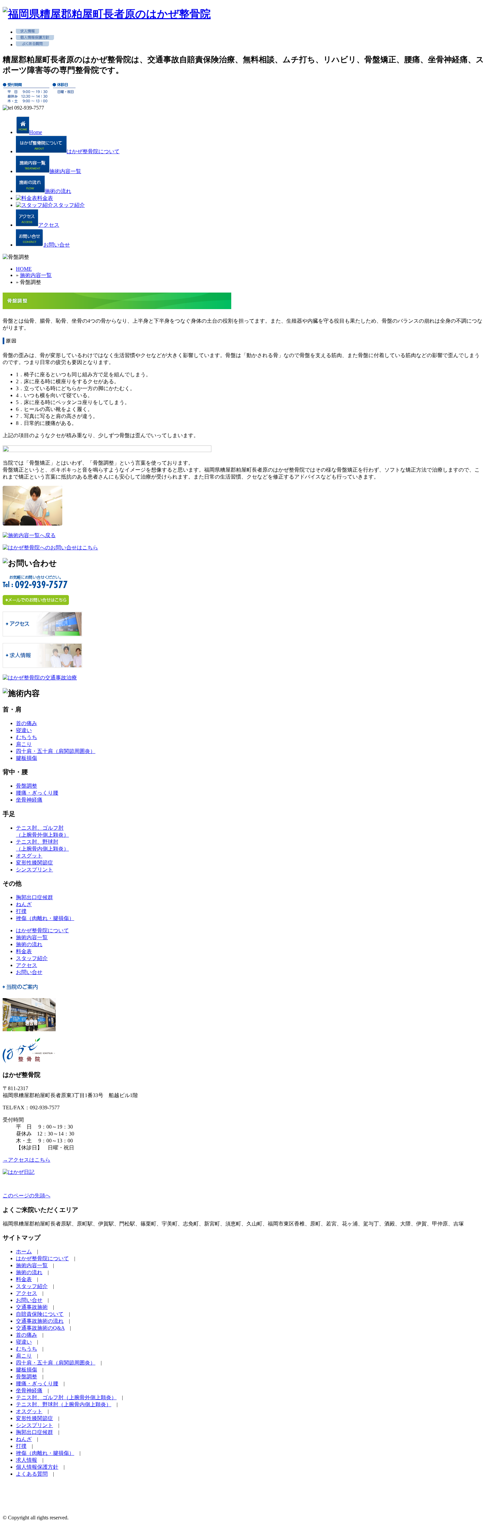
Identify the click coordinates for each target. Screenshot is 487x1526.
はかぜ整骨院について (42, 930)
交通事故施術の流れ (40, 1321)
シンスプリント (34, 869)
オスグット (29, 855)
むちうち (26, 737)
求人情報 (26, 1460)
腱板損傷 (26, 758)
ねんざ (24, 904)
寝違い (24, 730)
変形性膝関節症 (34, 862)
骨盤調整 (26, 786)
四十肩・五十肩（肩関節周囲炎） (55, 751)
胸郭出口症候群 (34, 897)
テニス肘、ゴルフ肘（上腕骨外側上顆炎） (66, 1397)
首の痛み (26, 723)
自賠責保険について (40, 1314)
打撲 (21, 911)
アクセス (26, 965)
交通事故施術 (32, 1307)
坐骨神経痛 (29, 800)
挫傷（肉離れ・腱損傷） (45, 918)
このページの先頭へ (26, 1195)
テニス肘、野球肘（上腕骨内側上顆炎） (63, 1404)
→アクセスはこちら (26, 1160)
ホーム (24, 1251)
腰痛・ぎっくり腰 (37, 793)
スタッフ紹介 (32, 958)
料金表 (24, 951)
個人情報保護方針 (37, 1467)
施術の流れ (29, 944)
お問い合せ (29, 972)
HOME (24, 269)
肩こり (24, 744)
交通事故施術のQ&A (40, 1328)
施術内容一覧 (36, 275)
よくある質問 (32, 1474)
